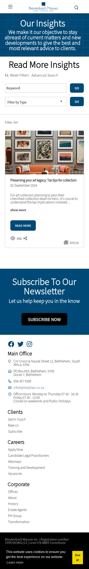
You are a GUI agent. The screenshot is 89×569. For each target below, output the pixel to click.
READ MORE (23, 226)
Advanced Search (44, 75)
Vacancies (15, 473)
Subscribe (15, 431)
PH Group (15, 516)
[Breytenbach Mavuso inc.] (43, 6)
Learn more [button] (15, 562)
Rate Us (13, 425)
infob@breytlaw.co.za (28, 387)
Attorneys (14, 461)
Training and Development (26, 467)
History (13, 503)
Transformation (19, 522)
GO (77, 88)
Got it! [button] (77, 557)
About (12, 497)
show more (18, 210)
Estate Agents (17, 509)
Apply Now (15, 449)
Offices (13, 491)
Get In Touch (17, 419)
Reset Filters (19, 75)
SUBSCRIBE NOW (44, 319)
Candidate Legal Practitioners (28, 455)
